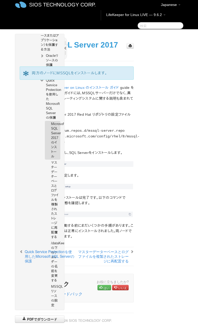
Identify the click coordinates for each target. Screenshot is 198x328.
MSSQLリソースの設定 (55, 296)
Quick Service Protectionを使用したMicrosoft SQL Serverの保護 (53, 99)
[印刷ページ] (130, 46)
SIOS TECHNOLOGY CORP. (62, 4)
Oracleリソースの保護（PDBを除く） (52, 65)
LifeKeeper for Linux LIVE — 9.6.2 (134, 15)
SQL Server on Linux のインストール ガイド (84, 87)
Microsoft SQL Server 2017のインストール (55, 140)
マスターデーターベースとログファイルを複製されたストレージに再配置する (55, 200)
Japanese (169, 5)
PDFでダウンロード (41, 319)
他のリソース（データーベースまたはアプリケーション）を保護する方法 (50, 37)
